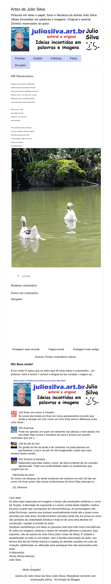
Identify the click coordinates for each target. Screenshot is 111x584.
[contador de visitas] (31, 566)
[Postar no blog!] (24, 276)
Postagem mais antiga (86, 349)
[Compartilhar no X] (26, 276)
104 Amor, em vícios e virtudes (36, 412)
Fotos (73, 58)
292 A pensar (26, 428)
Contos (37, 58)
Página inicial (56, 349)
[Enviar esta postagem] (18, 275)
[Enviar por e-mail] (23, 276)
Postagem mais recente (26, 349)
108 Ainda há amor (23, 474)
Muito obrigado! (32, 569)
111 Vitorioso (19, 487)
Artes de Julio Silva (28, 9)
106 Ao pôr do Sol (29, 443)
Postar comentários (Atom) (60, 356)
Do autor (20, 65)
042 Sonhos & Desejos (32, 459)
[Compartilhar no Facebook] (28, 276)
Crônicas (56, 58)
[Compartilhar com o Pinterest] (29, 276)
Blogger (75, 579)
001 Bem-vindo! (22, 364)
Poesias (20, 58)
